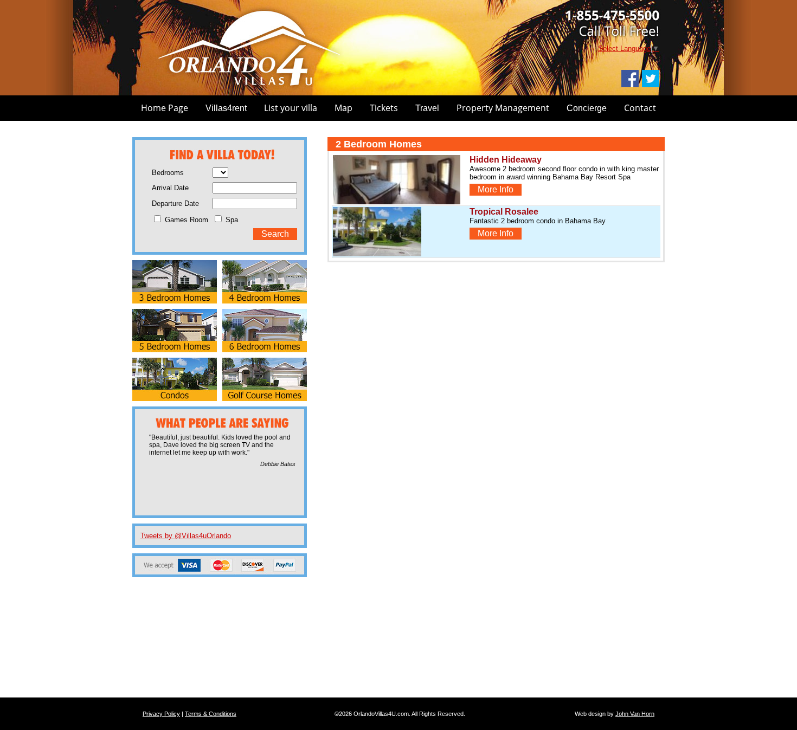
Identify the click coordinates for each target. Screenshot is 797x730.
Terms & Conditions (210, 713)
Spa (230, 220)
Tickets (384, 108)
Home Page (164, 108)
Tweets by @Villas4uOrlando (185, 536)
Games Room (185, 220)
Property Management (503, 108)
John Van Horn (634, 713)
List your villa (290, 108)
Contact (640, 108)
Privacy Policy (161, 713)
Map (343, 108)
